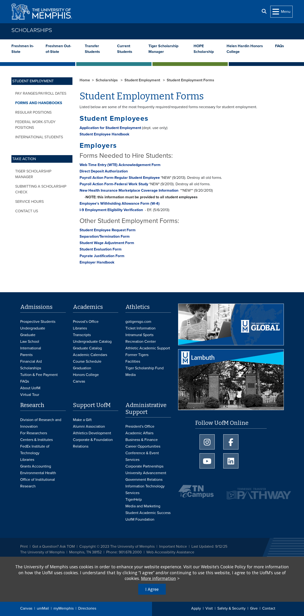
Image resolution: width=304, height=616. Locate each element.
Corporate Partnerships (144, 466)
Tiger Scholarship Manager (163, 49)
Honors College (86, 374)
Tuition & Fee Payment (39, 374)
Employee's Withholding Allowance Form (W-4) (120, 203)
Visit (209, 608)
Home (85, 80)
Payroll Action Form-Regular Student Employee (120, 177)
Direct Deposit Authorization (104, 171)
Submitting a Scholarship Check (40, 189)
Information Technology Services (145, 489)
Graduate (27, 335)
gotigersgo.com (138, 321)
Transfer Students (92, 49)
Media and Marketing (142, 506)
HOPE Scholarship (204, 49)
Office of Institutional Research (37, 483)
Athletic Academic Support (147, 348)
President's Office (139, 426)
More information (158, 578)
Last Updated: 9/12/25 (209, 546)
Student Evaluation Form (101, 249)
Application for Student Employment (110, 127)
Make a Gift (82, 419)
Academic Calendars (90, 354)
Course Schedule (87, 361)
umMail (43, 608)
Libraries (80, 328)
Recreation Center (140, 341)
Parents (26, 354)
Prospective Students (37, 321)
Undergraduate (32, 328)
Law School (29, 341)
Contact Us (26, 211)
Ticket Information (140, 328)
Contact (268, 608)
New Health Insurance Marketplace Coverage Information (130, 190)
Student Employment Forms (190, 80)
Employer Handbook (97, 262)
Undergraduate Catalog (92, 341)
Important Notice (173, 546)
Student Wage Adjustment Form (107, 243)
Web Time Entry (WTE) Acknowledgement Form (120, 164)
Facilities (132, 361)
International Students (39, 137)
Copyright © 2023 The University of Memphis (117, 546)
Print (24, 546)
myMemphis (63, 608)
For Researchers (33, 433)
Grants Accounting (35, 466)
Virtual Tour (29, 394)
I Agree (152, 589)
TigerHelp (133, 499)
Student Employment (142, 80)
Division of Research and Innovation (40, 423)
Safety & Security (231, 608)
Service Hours (29, 201)
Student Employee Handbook (104, 134)
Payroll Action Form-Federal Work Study (114, 184)
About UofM (30, 388)
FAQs (279, 46)
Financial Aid (31, 361)
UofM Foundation (139, 519)
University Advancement (145, 473)
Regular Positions (33, 112)
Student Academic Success (148, 512)
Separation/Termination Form (105, 236)
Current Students (124, 49)
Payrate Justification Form (102, 256)
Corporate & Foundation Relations (93, 443)
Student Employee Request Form (108, 230)
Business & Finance (141, 439)
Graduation (82, 368)
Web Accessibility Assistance (170, 552)
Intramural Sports (139, 335)
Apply (196, 608)
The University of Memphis (42, 552)
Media (130, 374)
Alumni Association (89, 426)
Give (254, 608)
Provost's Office (86, 321)
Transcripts (82, 335)
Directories (87, 608)
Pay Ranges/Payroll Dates (40, 93)
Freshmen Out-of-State (58, 49)
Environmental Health (38, 473)
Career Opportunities (142, 446)
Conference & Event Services (142, 456)
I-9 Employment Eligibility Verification (111, 210)
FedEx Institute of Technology (34, 449)
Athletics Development (92, 433)
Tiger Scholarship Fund (144, 368)
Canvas (26, 608)
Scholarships (31, 30)
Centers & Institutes (36, 439)
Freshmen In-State (22, 49)
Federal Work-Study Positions (35, 125)
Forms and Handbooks (38, 103)
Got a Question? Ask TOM (53, 546)
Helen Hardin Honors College (245, 49)
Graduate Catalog (87, 348)
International (30, 348)
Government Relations (143, 479)
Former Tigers (136, 354)
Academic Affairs (139, 433)
